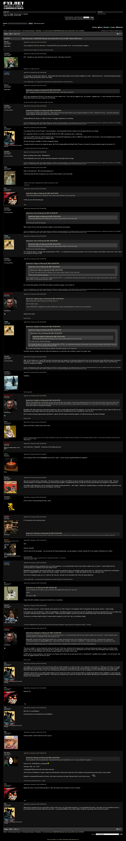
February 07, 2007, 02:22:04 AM (35, 583)
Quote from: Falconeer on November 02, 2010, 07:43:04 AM (44, 533)
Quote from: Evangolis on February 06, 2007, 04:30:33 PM (43, 110)
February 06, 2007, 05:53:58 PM (35, 322)
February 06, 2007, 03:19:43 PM (35, 42)
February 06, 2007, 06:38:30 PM (35, 422)
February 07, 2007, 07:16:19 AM (35, 663)
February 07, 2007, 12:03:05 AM (35, 540)
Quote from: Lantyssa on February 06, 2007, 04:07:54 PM (43, 90)
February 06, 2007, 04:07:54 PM (35, 53)
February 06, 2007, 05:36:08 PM (35, 208)
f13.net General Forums (15, 30)
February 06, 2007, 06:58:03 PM (35, 443)
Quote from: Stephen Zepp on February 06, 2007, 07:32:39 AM (44, 298)
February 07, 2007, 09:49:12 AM (35, 804)
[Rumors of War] (5, 314)
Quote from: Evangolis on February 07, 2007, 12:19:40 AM (43, 633)
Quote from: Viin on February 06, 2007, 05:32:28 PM (41, 213)
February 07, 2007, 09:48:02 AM (35, 784)
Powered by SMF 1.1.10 (53, 839)
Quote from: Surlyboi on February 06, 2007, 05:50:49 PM (43, 326)
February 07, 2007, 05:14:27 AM (35, 605)
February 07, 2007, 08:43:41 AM (35, 707)
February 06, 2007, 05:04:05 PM (35, 152)
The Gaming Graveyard (28, 30)
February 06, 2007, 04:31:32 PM (35, 85)
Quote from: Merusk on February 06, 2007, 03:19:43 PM (42, 757)
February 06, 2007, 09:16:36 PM (35, 497)
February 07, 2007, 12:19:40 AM (35, 562)
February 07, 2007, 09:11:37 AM (35, 732)
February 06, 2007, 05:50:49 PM (35, 258)
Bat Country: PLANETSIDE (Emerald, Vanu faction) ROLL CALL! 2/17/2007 (65, 30)
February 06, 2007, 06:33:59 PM (35, 395)
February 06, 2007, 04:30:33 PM (35, 72)
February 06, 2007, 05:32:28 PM (35, 188)
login (19, 14)
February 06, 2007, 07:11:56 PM (35, 454)
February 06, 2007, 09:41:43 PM (35, 516)
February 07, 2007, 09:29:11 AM (35, 753)
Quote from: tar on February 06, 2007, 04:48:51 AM (41, 587)
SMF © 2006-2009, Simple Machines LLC (69, 839)
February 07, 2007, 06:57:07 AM (35, 628)
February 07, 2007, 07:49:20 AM (35, 688)
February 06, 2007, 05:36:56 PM (35, 236)
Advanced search (39, 23)
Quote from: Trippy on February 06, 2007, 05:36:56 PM (42, 263)
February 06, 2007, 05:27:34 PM (35, 167)
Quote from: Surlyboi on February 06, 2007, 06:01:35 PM (43, 400)
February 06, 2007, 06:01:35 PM (35, 356)
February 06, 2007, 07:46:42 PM (35, 477)
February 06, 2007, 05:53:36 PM (35, 294)
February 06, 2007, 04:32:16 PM (35, 106)
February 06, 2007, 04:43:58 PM (35, 127)
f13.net (5, 30)
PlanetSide (38, 30)
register (25, 14)
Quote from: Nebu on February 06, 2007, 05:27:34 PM (42, 193)
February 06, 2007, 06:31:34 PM (35, 372)
